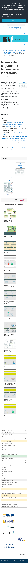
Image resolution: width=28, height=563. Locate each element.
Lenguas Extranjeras (7, 484)
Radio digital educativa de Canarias (10, 497)
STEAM (20, 52)
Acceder (14, 49)
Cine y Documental (6, 441)
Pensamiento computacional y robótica (11, 493)
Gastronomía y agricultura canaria (10, 465)
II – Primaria (13, 132)
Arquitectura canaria (7, 430)
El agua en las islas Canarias (9, 445)
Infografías (23, 82)
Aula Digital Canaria (7, 434)
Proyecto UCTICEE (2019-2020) (13, 126)
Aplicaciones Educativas (8, 428)
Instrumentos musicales (8, 473)
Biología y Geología (7, 53)
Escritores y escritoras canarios (9, 454)
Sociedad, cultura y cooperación (10, 504)
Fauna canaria (5, 460)
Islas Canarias (5, 475)
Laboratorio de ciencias (7, 480)
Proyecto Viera (5, 495)
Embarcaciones (6, 447)
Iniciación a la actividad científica (10, 142)
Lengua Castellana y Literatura (9, 482)
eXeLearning (5, 456)
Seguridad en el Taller (7, 502)
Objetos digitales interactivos (9, 491)
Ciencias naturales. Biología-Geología (11, 439)
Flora (3, 462)
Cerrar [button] (14, 20)
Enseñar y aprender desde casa (10, 452)
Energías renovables (7, 449)
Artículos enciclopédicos (8, 432)
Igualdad (4, 469)
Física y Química (11, 149)
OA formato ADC (6, 489)
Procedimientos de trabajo (14, 144)
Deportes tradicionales (7, 443)
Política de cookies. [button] (7, 16)
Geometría (4, 467)
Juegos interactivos (6, 478)
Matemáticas (5, 486)
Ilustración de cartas (7, 471)
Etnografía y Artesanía (7, 458)
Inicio (4, 50)
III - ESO (18, 132)
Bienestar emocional (7, 436)
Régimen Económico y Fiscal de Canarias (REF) (13, 499)
